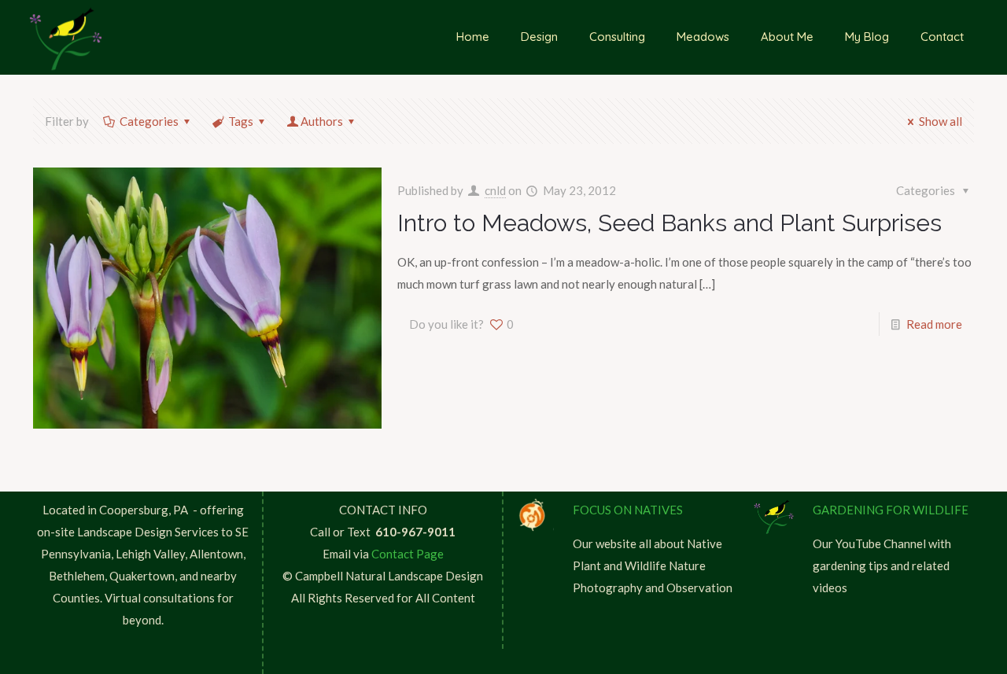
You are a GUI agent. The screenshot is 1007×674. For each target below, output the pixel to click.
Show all (940, 121)
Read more (934, 324)
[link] (533, 515)
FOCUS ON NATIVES (628, 510)
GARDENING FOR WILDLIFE (890, 510)
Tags (240, 121)
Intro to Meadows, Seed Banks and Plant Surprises (669, 223)
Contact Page (407, 554)
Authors (322, 121)
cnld (495, 190)
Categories (149, 121)
